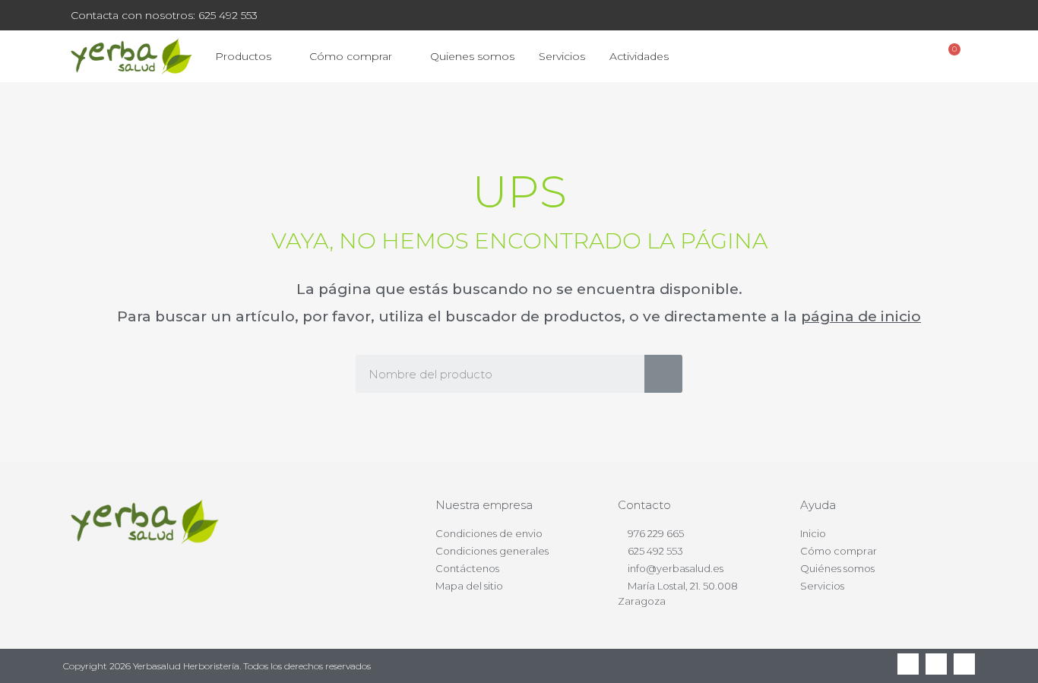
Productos (243, 56)
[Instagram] (964, 664)
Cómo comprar (350, 56)
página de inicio (861, 316)
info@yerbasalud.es (675, 568)
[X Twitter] (936, 664)
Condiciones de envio (489, 533)
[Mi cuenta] (909, 56)
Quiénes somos (837, 568)
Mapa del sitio (469, 586)
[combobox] (489, 374)
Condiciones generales (492, 551)
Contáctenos (467, 568)
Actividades (639, 56)
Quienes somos (472, 56)
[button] (869, 56)
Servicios (562, 56)
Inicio (813, 533)
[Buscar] (663, 374)
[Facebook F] (908, 664)
